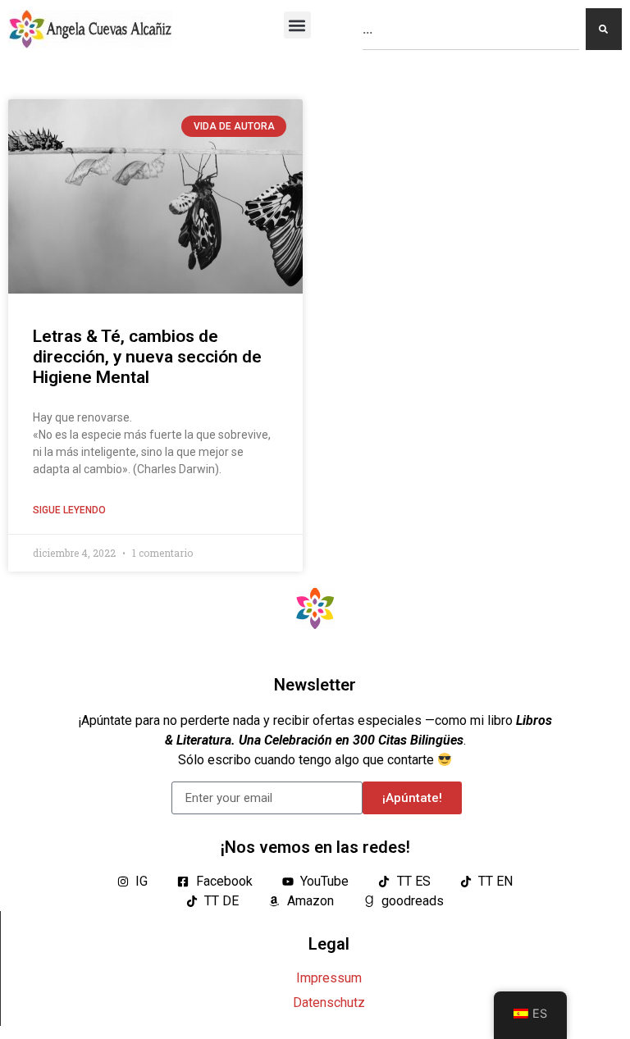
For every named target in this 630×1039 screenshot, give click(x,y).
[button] (297, 25)
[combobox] (471, 29)
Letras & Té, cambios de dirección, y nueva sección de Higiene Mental (147, 356)
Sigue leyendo (69, 510)
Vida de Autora (234, 126)
